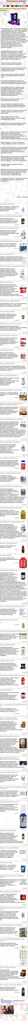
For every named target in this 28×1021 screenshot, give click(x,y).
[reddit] (14, 6)
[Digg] (12, 6)
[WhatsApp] (23, 6)
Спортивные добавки (17, 1)
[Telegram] (25, 6)
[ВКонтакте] (4, 6)
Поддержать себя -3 (6, 1002)
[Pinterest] (27, 6)
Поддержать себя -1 (6, 1000)
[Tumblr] (18, 6)
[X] (8, 6)
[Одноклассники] (6, 6)
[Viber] (20, 6)
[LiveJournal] (16, 6)
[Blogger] (10, 6)
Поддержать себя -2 (18, 1000)
